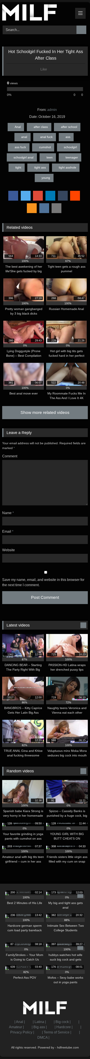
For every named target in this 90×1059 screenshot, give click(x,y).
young (46, 177)
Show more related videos (45, 412)
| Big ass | (39, 1027)
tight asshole (67, 167)
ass (68, 137)
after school (69, 127)
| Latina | (39, 1022)
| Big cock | (62, 1022)
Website (8, 550)
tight (18, 167)
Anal (18, 127)
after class (41, 127)
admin (52, 110)
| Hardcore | (64, 1027)
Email (7, 531)
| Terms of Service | (56, 1032)
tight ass (40, 167)
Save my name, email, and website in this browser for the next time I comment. (43, 582)
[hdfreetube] (37, 13)
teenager (72, 157)
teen (50, 157)
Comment (9, 456)
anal (24, 137)
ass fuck (20, 147)
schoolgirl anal (23, 157)
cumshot (45, 147)
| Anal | (19, 1022)
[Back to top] (77, 1046)
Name (8, 513)
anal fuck (46, 137)
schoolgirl (70, 147)
